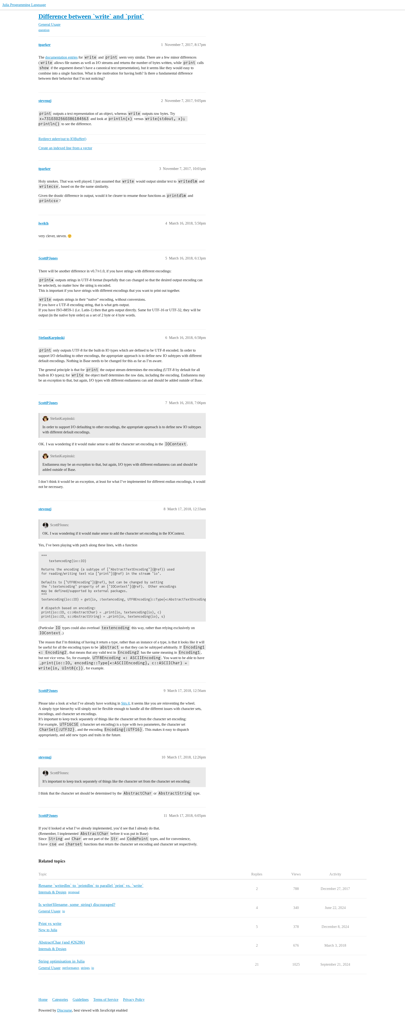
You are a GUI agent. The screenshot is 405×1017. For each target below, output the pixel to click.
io (63, 911)
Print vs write (49, 923)
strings (85, 968)
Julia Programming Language (24, 5)
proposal (73, 892)
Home (43, 1000)
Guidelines (81, 1000)
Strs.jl (125, 703)
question (43, 30)
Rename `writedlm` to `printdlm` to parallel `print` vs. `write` (90, 885)
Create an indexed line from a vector (65, 148)
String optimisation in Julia (61, 961)
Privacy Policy (134, 1000)
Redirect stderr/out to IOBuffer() (62, 139)
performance (70, 968)
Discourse (64, 1010)
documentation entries (61, 57)
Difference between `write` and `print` (91, 16)
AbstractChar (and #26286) (61, 942)
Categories (60, 1000)
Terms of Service (105, 1000)
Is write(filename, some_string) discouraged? (76, 904)
